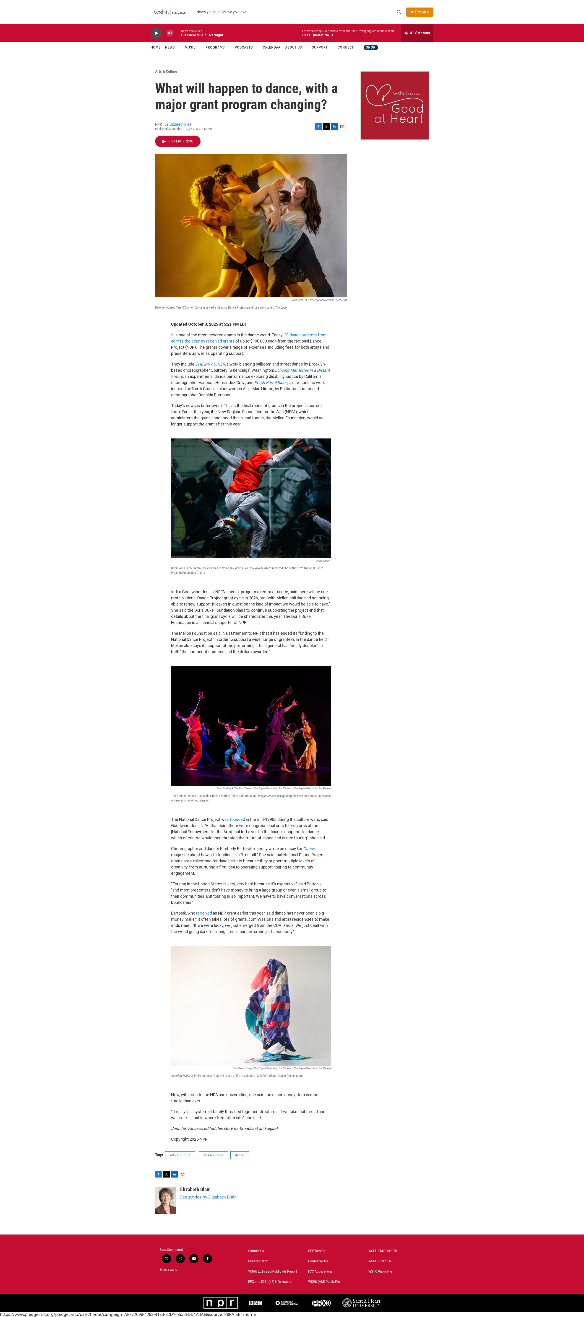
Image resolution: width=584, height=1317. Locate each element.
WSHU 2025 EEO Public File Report (272, 1271)
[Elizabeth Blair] (165, 1200)
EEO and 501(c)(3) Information (270, 1281)
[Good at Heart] (395, 105)
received (204, 913)
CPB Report (316, 1251)
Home (156, 47)
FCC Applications (320, 1271)
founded (237, 819)
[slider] (177, 33)
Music (190, 47)
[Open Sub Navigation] (178, 47)
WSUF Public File (380, 1261)
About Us (293, 47)
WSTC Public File (380, 1271)
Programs (215, 47)
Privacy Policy (258, 1261)
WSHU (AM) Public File (324, 1281)
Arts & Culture (166, 71)
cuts (194, 1094)
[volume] (170, 33)
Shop (371, 47)
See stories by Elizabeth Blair (208, 1197)
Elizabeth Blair (180, 124)
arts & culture (213, 1155)
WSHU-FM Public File (383, 1251)
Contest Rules (318, 1261)
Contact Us (256, 1251)
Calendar (272, 47)
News (170, 47)
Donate (422, 12)
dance (239, 1155)
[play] (156, 33)
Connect (346, 47)
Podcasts (244, 47)
